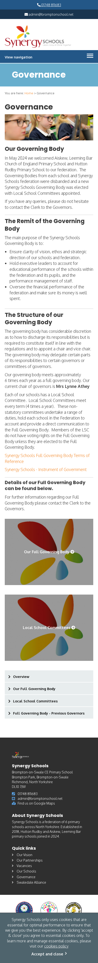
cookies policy (56, 946)
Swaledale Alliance (31, 882)
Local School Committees (35, 701)
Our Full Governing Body (34, 688)
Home (28, 93)
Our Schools (26, 871)
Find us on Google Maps (36, 803)
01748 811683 (50, 5)
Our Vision (24, 855)
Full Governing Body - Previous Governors (48, 713)
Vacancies (24, 865)
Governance (26, 877)
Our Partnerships (30, 860)
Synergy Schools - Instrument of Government (46, 469)
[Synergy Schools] (38, 36)
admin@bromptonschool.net (51, 14)
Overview (21, 676)
